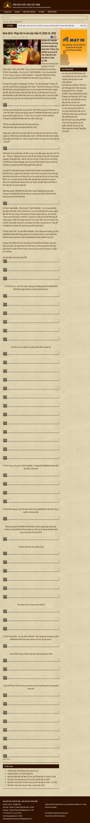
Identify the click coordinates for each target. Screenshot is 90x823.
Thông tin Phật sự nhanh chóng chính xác (54, 822)
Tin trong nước (67, 69)
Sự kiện (17, 11)
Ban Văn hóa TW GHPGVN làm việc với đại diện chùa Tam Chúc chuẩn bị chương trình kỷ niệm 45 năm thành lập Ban (74, 78)
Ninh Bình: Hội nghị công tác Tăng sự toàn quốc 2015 (26, 785)
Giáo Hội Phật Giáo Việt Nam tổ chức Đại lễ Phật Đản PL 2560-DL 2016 (32, 776)
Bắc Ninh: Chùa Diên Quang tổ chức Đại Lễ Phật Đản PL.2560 (29, 779)
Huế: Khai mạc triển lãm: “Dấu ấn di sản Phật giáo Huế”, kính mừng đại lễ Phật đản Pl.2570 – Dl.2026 (74, 87)
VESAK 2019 (52, 11)
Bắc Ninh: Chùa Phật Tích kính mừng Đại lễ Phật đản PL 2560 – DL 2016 (32, 782)
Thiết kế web (57, 816)
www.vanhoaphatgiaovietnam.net (24, 819)
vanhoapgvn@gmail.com (11, 816)
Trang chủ (7, 11)
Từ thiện (41, 11)
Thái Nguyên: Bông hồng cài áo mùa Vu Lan (23, 770)
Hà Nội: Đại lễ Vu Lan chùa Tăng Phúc (20, 773)
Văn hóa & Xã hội (29, 11)
